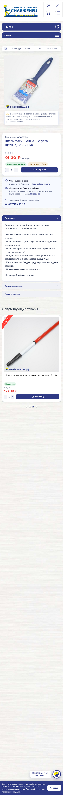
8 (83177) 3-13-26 (15, 204)
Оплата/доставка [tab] (14, 286)
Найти (57, 27)
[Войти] (58, 5)
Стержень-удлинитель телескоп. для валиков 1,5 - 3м (31, 375)
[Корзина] (48, 13)
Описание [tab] (10, 218)
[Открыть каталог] (57, 35)
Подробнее (35, 194)
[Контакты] (48, 5)
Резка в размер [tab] (12, 294)
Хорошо (54, 788)
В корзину (41, 170)
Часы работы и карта (41, 184)
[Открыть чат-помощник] (56, 774)
